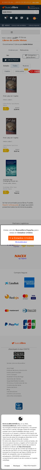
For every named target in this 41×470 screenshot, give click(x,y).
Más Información (30, 466)
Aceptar (7, 466)
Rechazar (16, 466)
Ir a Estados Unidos (21, 238)
